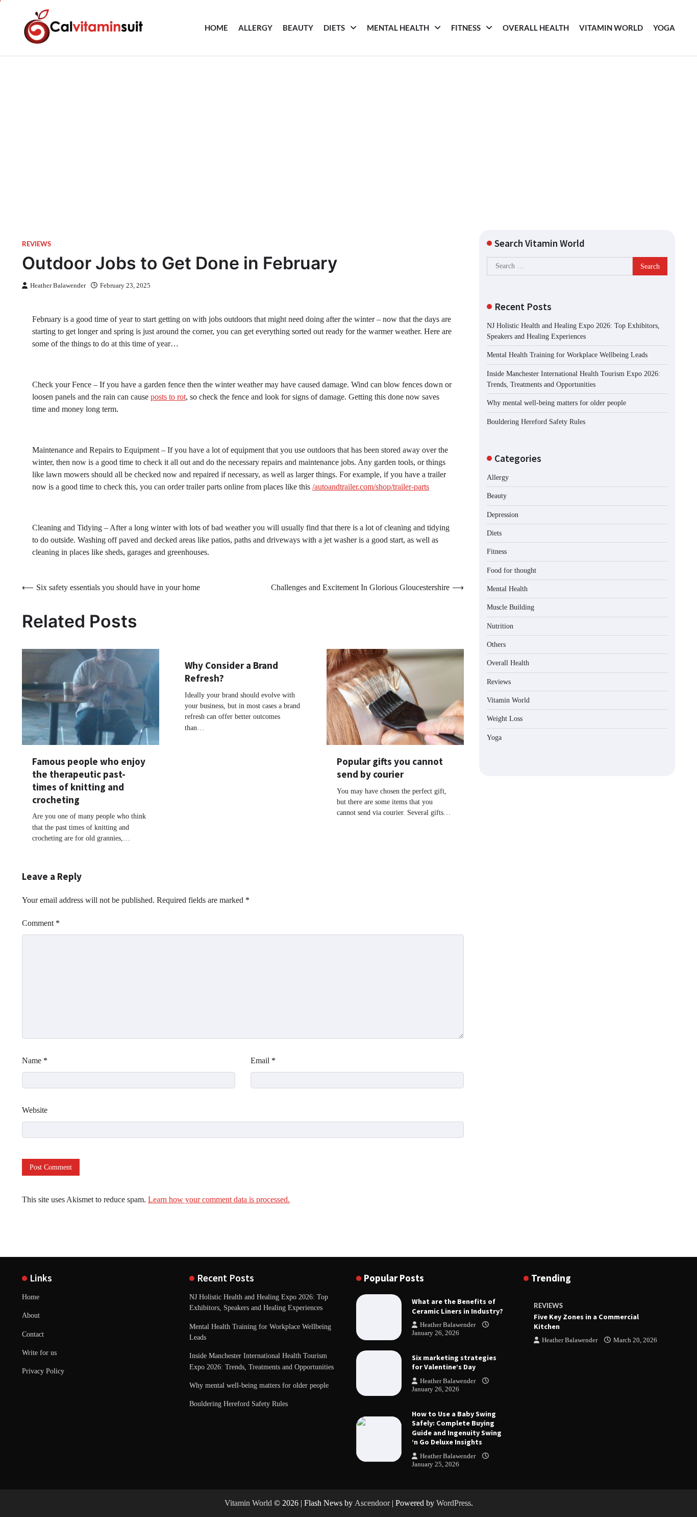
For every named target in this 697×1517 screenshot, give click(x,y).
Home (216, 27)
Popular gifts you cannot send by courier (390, 767)
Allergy (255, 27)
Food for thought (511, 570)
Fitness (466, 27)
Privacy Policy (43, 1371)
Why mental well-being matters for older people (556, 403)
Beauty (298, 27)
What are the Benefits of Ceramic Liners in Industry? (457, 1306)
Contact (33, 1334)
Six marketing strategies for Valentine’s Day (454, 1362)
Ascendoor (372, 1503)
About (31, 1315)
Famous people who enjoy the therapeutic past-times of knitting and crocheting (88, 780)
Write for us (39, 1352)
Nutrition (500, 625)
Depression (502, 514)
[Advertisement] (348, 132)
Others (496, 644)
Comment (41, 923)
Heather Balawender (58, 285)
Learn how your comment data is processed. (219, 1199)
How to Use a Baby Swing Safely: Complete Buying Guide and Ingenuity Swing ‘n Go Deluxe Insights (457, 1428)
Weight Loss (504, 718)
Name (34, 1060)
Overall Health (536, 27)
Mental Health (398, 27)
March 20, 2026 (635, 1340)
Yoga (664, 27)
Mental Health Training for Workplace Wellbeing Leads (567, 355)
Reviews (36, 244)
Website (34, 1110)
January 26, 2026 (435, 1333)
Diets (334, 27)
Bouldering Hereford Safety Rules (536, 421)
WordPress (453, 1503)
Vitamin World (611, 27)
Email (263, 1060)
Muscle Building (510, 607)
